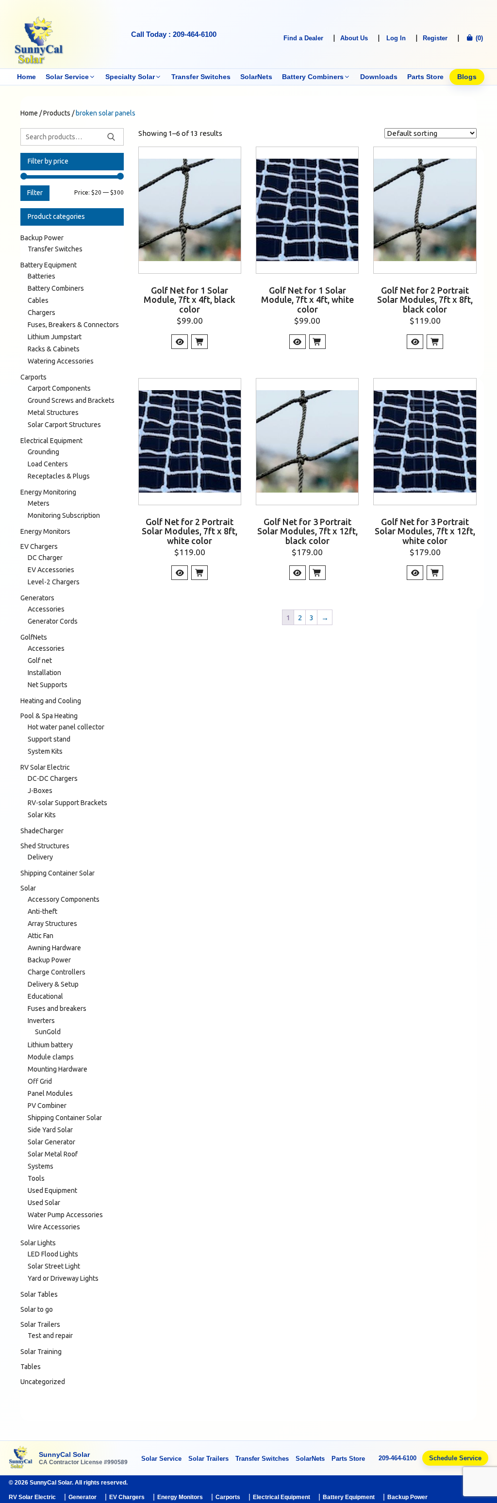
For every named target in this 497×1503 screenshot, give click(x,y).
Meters (39, 503)
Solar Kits (42, 815)
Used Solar (44, 1202)
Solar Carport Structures (64, 425)
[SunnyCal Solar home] (21, 1458)
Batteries (41, 276)
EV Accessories (51, 570)
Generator (82, 1497)
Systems (40, 1166)
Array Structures (52, 923)
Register (435, 38)
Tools (36, 1178)
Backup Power (42, 238)
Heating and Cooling (50, 701)
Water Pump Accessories (65, 1215)
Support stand (49, 739)
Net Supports (47, 685)
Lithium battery (50, 1045)
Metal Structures (53, 412)
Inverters (41, 1020)
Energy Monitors (45, 531)
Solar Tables (39, 1294)
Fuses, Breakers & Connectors (73, 325)
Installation (44, 673)
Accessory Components (63, 899)
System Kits (45, 751)
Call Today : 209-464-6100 (173, 34)
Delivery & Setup (53, 984)
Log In (396, 38)
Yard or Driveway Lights (63, 1278)
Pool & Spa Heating (49, 716)
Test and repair (50, 1335)
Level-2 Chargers (54, 582)
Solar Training (41, 1351)
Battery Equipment (48, 265)
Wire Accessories (54, 1227)
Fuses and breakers (57, 1008)
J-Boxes (40, 790)
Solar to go (36, 1309)
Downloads (379, 77)
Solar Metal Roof (53, 1154)
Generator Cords (53, 621)
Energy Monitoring (48, 492)
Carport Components (59, 388)
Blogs (467, 77)
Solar (28, 888)
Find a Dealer (303, 38)
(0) (478, 38)
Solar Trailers (40, 1324)
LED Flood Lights (53, 1254)
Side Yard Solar (50, 1130)
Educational (45, 996)
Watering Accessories (61, 361)
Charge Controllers (56, 972)
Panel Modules (50, 1093)
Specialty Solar (130, 77)
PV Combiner (47, 1105)
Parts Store (425, 77)
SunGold (48, 1032)
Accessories (46, 609)
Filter (35, 193)
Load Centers (48, 464)
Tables (30, 1367)
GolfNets (33, 637)
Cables (38, 300)
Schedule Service (455, 1458)
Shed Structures (44, 846)
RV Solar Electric (45, 767)
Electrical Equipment (51, 441)
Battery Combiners (313, 77)
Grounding (43, 452)
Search (111, 137)
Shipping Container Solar (57, 873)
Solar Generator (51, 1142)
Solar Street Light (54, 1266)
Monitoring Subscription (64, 515)
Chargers (41, 312)
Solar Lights (38, 1243)
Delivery (40, 857)
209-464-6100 (397, 1458)
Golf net (40, 660)
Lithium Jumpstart (55, 337)
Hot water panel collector (66, 727)
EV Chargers (39, 546)
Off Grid (40, 1081)
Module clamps (51, 1057)
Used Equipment (52, 1190)
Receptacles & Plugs (59, 476)
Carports (33, 377)
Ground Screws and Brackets (71, 400)
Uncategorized (42, 1382)
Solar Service (67, 77)
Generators (37, 598)
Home (26, 77)
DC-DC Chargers (53, 778)
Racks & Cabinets (54, 349)
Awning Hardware (54, 948)
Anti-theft (42, 911)
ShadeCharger (42, 831)
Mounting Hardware (57, 1069)
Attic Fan (40, 936)
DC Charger (45, 558)
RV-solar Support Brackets (67, 803)
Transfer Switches (201, 77)
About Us (354, 38)
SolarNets (256, 77)
